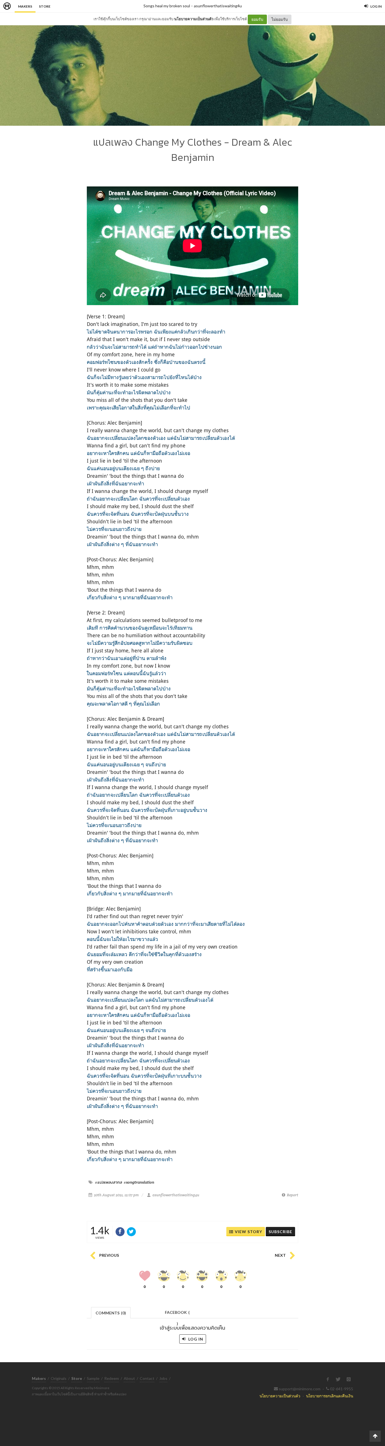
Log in (195, 1339)
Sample (93, 1378)
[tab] (111, 1312)
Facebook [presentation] (177, 1314)
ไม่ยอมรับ (279, 19)
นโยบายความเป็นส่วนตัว (193, 19)
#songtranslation (139, 1182)
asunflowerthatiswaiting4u (218, 5)
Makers (25, 6)
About (129, 1378)
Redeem (111, 1378)
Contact (147, 1378)
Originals (59, 1378)
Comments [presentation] (111, 1312)
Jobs (163, 1378)
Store (44, 6)
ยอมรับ (257, 19)
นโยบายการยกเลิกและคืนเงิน (329, 1395)
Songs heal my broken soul (166, 5)
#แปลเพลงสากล (108, 1182)
